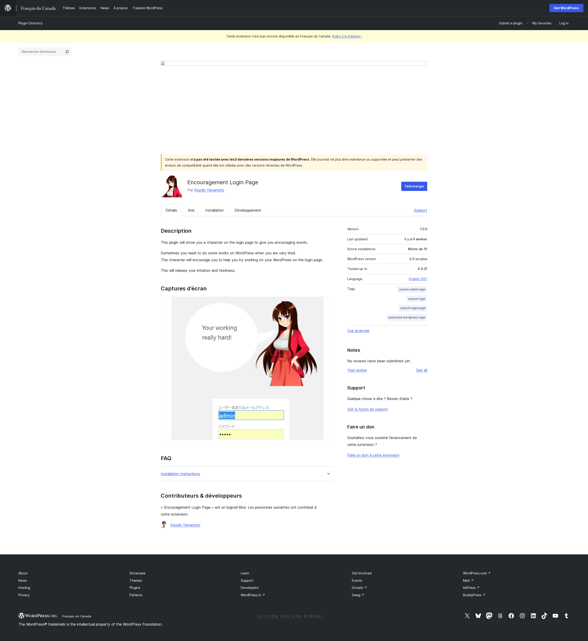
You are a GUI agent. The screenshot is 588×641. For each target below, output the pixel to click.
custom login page (412, 308)
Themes (136, 580)
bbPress (471, 588)
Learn (245, 573)
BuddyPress (474, 595)
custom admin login (412, 289)
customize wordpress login (406, 317)
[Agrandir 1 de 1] (327, 303)
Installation (214, 210)
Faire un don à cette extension (373, 455)
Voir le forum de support (367, 409)
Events (357, 580)
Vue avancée (358, 330)
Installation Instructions (180, 474)
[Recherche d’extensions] (67, 51)
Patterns (136, 595)
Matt (468, 580)
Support (420, 210)
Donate (359, 588)
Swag (358, 595)
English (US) (418, 279)
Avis (191, 210)
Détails (171, 210)
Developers (250, 588)
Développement (248, 210)
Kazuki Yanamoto (209, 190)
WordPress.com (477, 573)
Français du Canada (76, 616)
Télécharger (414, 186)
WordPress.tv (253, 595)
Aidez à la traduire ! (347, 36)
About (23, 573)
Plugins (135, 588)
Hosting (24, 588)
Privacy (24, 595)
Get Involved (362, 573)
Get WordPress (566, 8)
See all (421, 370)
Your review (357, 370)
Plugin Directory (30, 23)
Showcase (137, 573)
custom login (416, 299)
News (22, 580)
